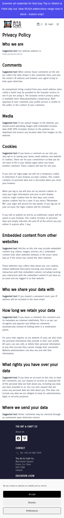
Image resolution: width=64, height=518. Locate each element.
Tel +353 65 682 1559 (30, 452)
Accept (32, 494)
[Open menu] (57, 24)
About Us (20, 431)
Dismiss (32, 502)
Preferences (32, 510)
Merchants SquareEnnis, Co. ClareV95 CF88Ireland (25, 464)
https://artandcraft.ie (12, 54)
